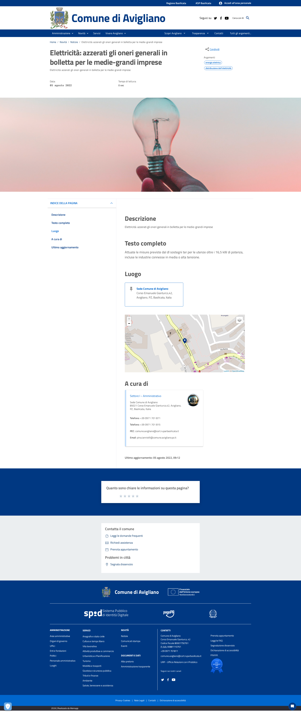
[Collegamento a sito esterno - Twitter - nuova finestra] (215, 18)
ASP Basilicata (203, 3)
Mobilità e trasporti (92, 666)
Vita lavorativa (90, 646)
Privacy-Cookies (122, 700)
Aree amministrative (60, 636)
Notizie (74, 42)
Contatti (166, 630)
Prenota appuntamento (222, 635)
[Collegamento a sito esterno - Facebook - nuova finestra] (221, 18)
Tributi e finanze (90, 675)
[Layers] (239, 320)
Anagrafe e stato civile (94, 636)
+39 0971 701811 (169, 651)
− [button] (129, 323)
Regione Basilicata (176, 3)
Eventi (124, 646)
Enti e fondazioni (58, 651)
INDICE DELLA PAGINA (63, 203)
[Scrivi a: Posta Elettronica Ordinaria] (184, 659)
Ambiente (87, 680)
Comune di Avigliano (118, 17)
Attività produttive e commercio (98, 651)
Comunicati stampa (130, 641)
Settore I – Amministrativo (145, 396)
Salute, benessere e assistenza (98, 685)
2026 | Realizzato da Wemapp (64, 708)
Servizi (86, 630)
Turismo (87, 661)
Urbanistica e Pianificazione (96, 656)
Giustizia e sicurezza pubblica (97, 671)
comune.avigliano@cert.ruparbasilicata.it (181, 656)
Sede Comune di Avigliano (152, 289)
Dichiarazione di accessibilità (225, 650)
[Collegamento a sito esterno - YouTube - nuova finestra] (226, 18)
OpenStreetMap (238, 371)
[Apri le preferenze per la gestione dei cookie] (8, 706)
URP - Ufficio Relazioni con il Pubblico (179, 662)
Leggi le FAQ (217, 640)
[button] (235, 3)
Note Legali (139, 700)
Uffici (52, 646)
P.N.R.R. (214, 655)
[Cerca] (247, 17)
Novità (63, 42)
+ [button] (129, 319)
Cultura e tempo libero (93, 641)
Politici (53, 655)
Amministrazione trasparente (135, 666)
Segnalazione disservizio (223, 645)
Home (53, 42)
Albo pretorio (127, 661)
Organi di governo (58, 641)
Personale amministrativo (62, 660)
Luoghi (53, 665)
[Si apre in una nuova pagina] (228, 666)
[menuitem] (171, 33)
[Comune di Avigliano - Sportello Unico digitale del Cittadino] (59, 18)
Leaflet (226, 371)
